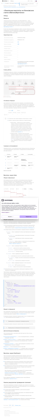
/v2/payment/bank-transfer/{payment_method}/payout (24, 227)
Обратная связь (7, 415)
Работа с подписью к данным (14, 243)
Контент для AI (6, 414)
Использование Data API (13, 399)
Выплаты (6, 346)
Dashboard (5, 399)
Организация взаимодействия (10, 336)
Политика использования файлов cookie (11, 413)
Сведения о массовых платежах (11, 372)
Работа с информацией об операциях (12, 348)
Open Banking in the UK (8, 26)
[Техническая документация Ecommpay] (8, 1)
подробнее (19, 131)
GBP (18, 44)
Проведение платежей (9, 343)
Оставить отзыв (18, 405)
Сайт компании (7, 410)
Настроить (10, 216)
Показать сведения (5, 212)
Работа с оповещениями (21, 313)
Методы (6, 5)
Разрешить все (28, 216)
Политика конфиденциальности (9, 411)
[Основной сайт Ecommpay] (4, 1)
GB (18, 41)
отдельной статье (13, 378)
